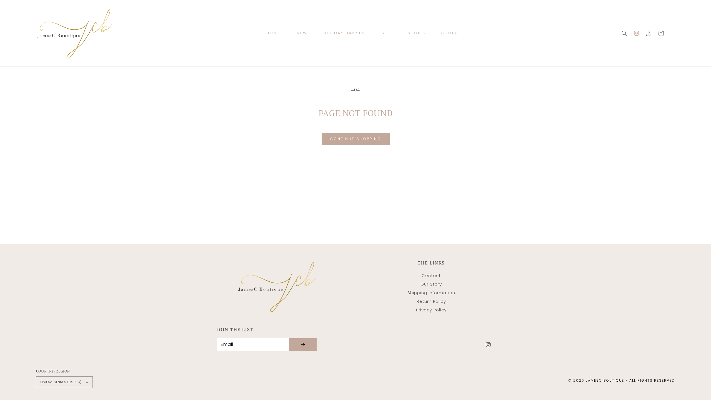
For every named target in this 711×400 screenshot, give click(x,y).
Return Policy (431, 301)
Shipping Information (431, 293)
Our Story (431, 284)
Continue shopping (355, 138)
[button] (624, 33)
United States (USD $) (60, 382)
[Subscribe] (303, 344)
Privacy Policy (431, 310)
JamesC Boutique (605, 380)
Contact (431, 275)
